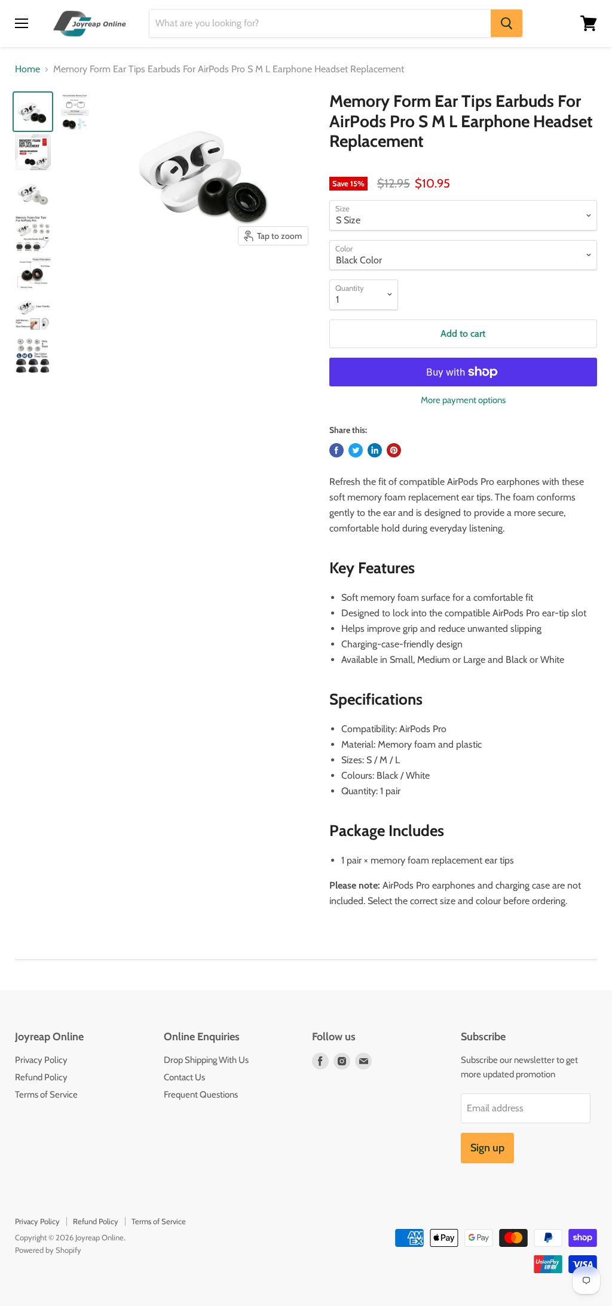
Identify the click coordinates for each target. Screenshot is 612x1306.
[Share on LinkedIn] (375, 450)
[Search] (506, 23)
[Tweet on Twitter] (355, 450)
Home (27, 69)
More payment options (463, 400)
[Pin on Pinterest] (394, 450)
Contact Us (184, 1077)
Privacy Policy (41, 1060)
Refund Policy (41, 1077)
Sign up (487, 1147)
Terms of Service (46, 1094)
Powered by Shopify (48, 1250)
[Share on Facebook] (336, 450)
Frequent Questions (201, 1094)
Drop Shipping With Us (206, 1060)
